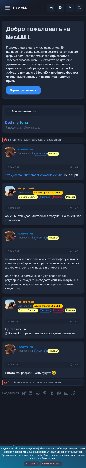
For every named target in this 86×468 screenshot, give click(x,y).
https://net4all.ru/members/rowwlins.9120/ (33, 175)
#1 (76, 167)
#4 (76, 321)
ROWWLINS (15, 127)
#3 (76, 251)
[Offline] (14, 153)
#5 (76, 364)
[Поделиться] (71, 167)
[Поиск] (79, 8)
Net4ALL (20, 7)
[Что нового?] (70, 8)
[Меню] (7, 8)
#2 (76, 208)
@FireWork (12, 333)
